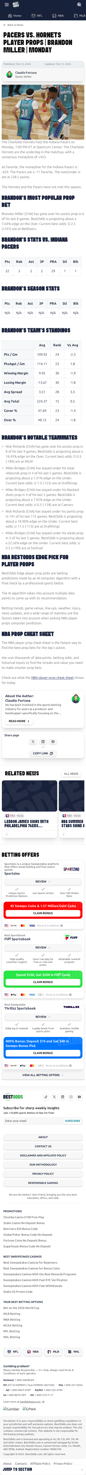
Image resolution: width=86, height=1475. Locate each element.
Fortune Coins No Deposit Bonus (24, 1240)
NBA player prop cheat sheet (52, 678)
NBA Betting (11, 1319)
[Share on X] (33, 741)
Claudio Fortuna (26, 72)
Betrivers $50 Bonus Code (20, 1229)
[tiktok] (46, 1097)
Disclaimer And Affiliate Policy (43, 1155)
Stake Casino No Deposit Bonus (24, 1223)
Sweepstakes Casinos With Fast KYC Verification (35, 1280)
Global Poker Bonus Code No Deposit (27, 1235)
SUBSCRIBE (72, 1121)
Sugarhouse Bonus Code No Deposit (27, 1246)
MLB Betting (11, 1314)
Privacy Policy (43, 1173)
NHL (76, 1351)
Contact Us (43, 1146)
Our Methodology (43, 1164)
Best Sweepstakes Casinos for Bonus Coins (31, 1268)
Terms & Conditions (48, 925)
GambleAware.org (30, 1401)
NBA (36, 1351)
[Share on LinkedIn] (43, 741)
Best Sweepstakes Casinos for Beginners (30, 1262)
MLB (56, 1351)
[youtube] (79, 1097)
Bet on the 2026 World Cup (21, 1308)
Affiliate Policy (40, 1463)
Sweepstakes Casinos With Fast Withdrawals (32, 1286)
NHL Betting (11, 1337)
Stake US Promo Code (18, 1292)
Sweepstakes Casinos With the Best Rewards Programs (39, 1274)
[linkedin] (62, 1097)
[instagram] (71, 1097)
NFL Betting (11, 1331)
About (43, 1137)
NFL (15, 1351)
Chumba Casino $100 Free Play (23, 1217)
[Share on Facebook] (53, 741)
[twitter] (54, 1097)
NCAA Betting (12, 1325)
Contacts (21, 1463)
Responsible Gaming (43, 1182)
